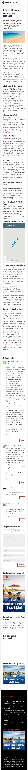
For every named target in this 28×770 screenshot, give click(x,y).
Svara (22, 440)
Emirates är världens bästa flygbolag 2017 (14, 712)
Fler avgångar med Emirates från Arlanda (14, 701)
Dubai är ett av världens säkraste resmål (14, 710)
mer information (7, 133)
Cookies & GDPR (20, 768)
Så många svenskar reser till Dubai (12, 715)
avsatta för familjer (8, 342)
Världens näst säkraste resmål (11, 699)
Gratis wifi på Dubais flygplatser (12, 717)
